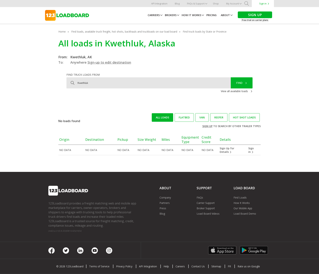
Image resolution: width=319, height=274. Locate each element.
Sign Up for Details (227, 150)
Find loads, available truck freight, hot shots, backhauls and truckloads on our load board (124, 31)
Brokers (170, 15)
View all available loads (234, 91)
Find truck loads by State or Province (205, 31)
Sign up (207, 126)
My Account (232, 3)
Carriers (154, 15)
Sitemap (216, 266)
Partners (165, 203)
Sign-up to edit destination (109, 62)
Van (202, 117)
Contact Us (198, 266)
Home (62, 31)
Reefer (218, 117)
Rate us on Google (249, 266)
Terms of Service (99, 266)
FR (229, 266)
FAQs (200, 197)
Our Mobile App (243, 208)
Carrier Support (206, 203)
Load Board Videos (208, 213)
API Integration (159, 3)
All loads (162, 117)
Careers (180, 266)
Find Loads (240, 197)
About (225, 15)
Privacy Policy (124, 266)
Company (165, 197)
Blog (177, 3)
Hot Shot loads (244, 117)
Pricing (211, 15)
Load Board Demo (245, 213)
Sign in (263, 3)
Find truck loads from (83, 74)
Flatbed (184, 117)
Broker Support (206, 208)
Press (163, 208)
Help (166, 266)
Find (239, 82)
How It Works (191, 15)
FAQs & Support (196, 3)
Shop (216, 3)
